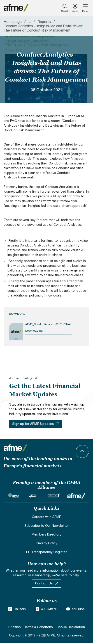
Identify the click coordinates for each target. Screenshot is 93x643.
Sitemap (14, 627)
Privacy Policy (46, 543)
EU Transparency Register (46, 552)
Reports (44, 21)
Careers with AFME (46, 517)
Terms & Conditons (38, 627)
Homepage (13, 21)
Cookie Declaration (70, 627)
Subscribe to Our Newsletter (46, 525)
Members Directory (46, 534)
